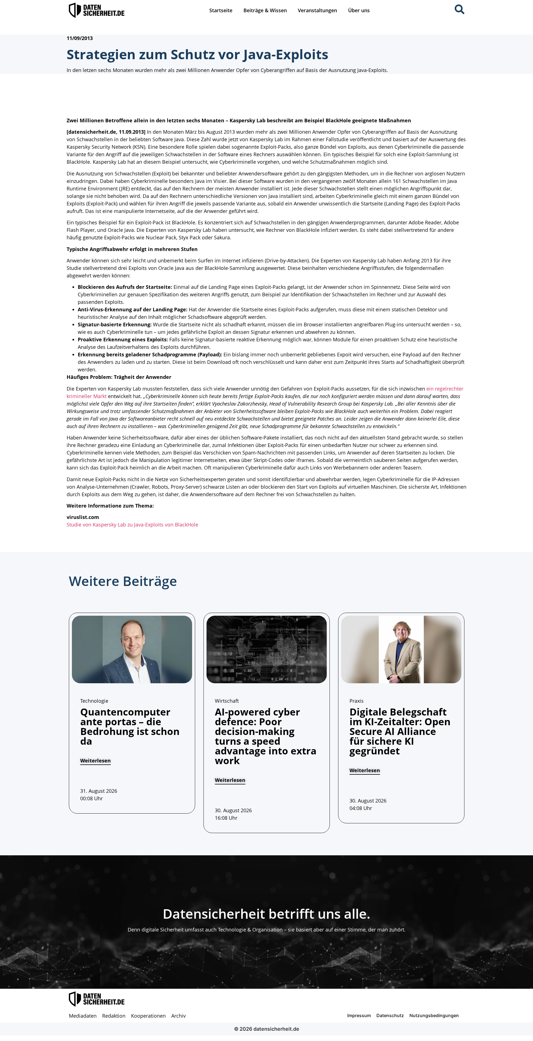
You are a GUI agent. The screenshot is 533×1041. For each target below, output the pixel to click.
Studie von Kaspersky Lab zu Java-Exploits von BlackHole (132, 524)
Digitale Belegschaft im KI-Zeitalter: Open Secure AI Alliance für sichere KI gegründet (400, 731)
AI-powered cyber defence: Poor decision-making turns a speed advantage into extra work (265, 736)
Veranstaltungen (317, 10)
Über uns (359, 10)
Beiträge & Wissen (265, 10)
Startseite (220, 10)
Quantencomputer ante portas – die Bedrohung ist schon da (130, 726)
